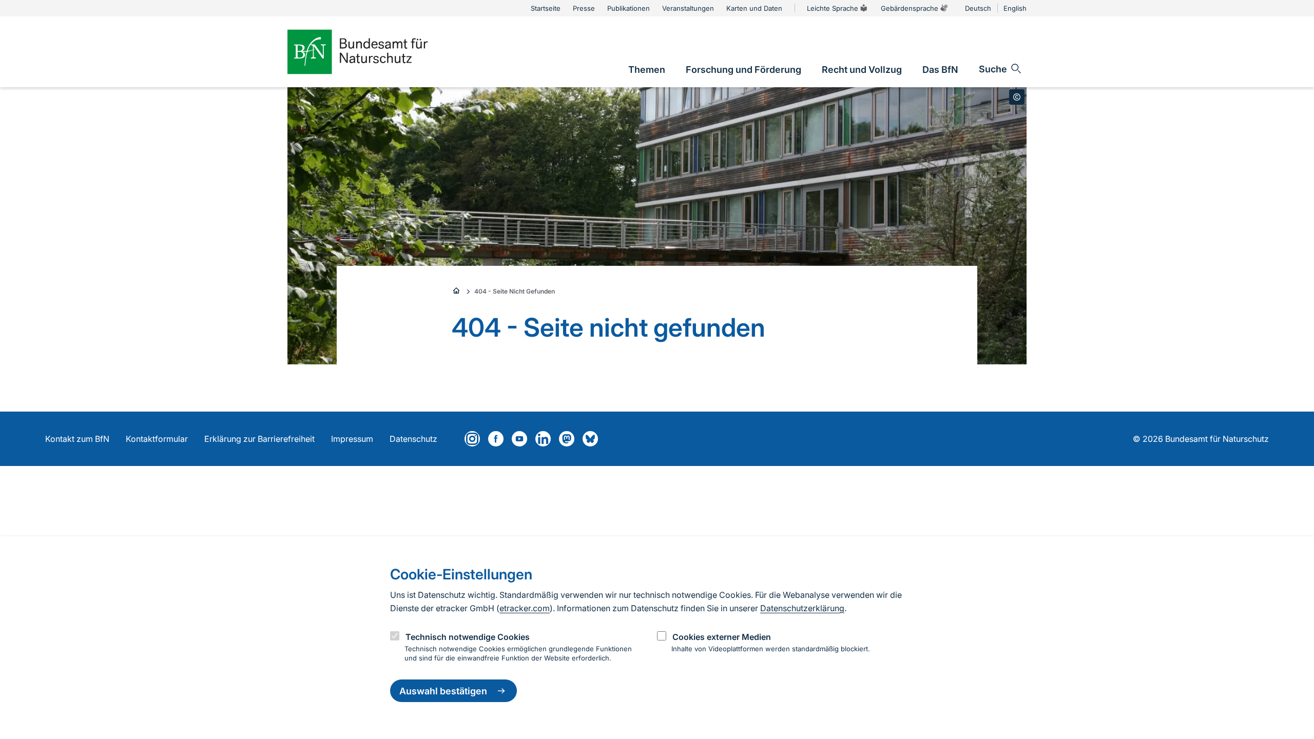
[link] (646, 69)
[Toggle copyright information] (1016, 97)
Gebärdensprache (909, 8)
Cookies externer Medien (721, 637)
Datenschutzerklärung (802, 608)
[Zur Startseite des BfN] (374, 52)
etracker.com (524, 608)
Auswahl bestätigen (443, 691)
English (1015, 8)
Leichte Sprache (832, 8)
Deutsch (978, 8)
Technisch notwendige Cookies (467, 637)
